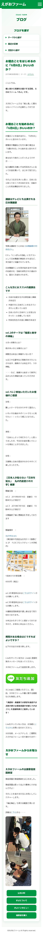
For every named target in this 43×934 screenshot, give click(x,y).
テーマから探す (15, 37)
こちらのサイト (29, 593)
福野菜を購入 (21, 915)
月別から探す (14, 50)
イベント (30, 74)
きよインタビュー (21, 908)
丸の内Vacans (11, 536)
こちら (14, 812)
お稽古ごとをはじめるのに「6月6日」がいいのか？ (21, 65)
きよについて (21, 900)
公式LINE (21, 893)
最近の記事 (13, 43)
